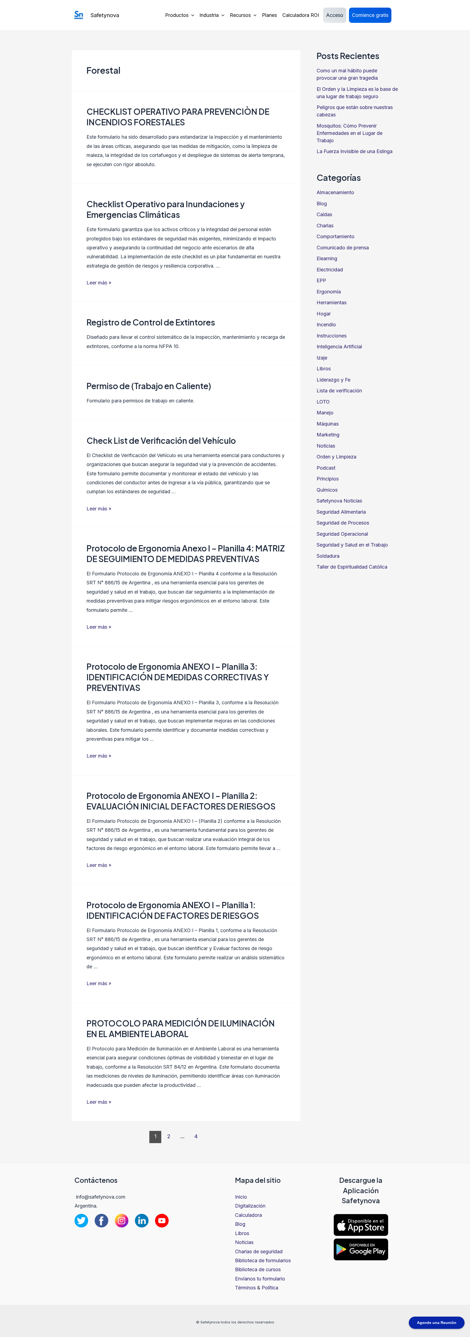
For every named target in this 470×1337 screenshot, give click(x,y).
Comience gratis (370, 15)
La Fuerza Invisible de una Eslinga (354, 151)
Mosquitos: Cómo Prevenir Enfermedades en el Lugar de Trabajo (349, 133)
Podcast (326, 468)
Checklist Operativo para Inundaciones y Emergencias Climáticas (165, 209)
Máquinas (328, 424)
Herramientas (332, 302)
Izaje (322, 358)
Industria (209, 15)
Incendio (326, 324)
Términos (245, 1288)
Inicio (241, 1197)
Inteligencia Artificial (339, 346)
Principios (328, 479)
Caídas (324, 214)
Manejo (325, 412)
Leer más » (98, 283)
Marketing (328, 435)
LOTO (323, 402)
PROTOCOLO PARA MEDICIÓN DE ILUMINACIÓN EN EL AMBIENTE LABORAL (180, 1028)
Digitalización (250, 1206)
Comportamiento (335, 236)
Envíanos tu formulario (260, 1279)
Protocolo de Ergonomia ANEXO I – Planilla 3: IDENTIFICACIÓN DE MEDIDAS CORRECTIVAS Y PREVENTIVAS (177, 677)
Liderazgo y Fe (333, 380)
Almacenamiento (335, 192)
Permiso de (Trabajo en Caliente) (148, 386)
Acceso (334, 15)
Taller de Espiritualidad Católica (352, 567)
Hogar (324, 314)
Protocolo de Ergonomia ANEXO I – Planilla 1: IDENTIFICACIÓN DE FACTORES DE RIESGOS (172, 910)
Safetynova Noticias (339, 501)
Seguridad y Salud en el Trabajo (352, 545)
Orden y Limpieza (336, 457)
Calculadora (248, 1215)
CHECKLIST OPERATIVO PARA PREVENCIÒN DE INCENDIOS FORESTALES (177, 116)
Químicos (327, 490)
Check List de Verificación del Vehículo (161, 440)
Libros (324, 368)
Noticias (326, 446)
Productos (176, 15)
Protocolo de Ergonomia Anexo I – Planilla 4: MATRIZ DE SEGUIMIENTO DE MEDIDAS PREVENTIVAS (185, 553)
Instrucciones (332, 336)
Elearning (327, 258)
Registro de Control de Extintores (150, 322)
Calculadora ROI (300, 15)
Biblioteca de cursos (258, 1269)
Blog (322, 203)
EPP (321, 280)
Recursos (240, 15)
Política (270, 1288)
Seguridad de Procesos (343, 523)
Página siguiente (273, 1137)
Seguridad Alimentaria (341, 512)
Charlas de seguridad (259, 1251)
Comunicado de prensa (343, 247)
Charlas (325, 225)
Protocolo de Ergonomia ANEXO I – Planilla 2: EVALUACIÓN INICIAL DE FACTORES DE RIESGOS (181, 800)
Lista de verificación (339, 390)
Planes (269, 15)
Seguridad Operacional (342, 534)
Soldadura (328, 556)
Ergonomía (329, 291)
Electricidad (330, 269)
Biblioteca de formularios (263, 1260)
